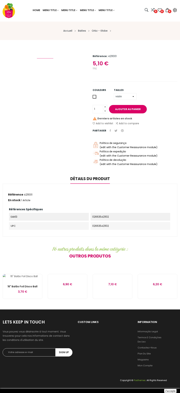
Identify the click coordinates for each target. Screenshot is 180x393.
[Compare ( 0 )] (153, 10)
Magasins (143, 359)
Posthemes (140, 380)
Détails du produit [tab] (90, 179)
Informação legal (148, 331)
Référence (15, 195)
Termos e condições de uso (149, 339)
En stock (14, 200)
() (161, 11)
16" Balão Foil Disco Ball (22, 286)
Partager (110, 130)
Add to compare (129, 123)
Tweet (116, 130)
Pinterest (122, 130)
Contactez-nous (147, 347)
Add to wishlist (104, 123)
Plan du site (144, 353)
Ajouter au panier (128, 109)
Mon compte (145, 365)
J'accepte (170, 390)
